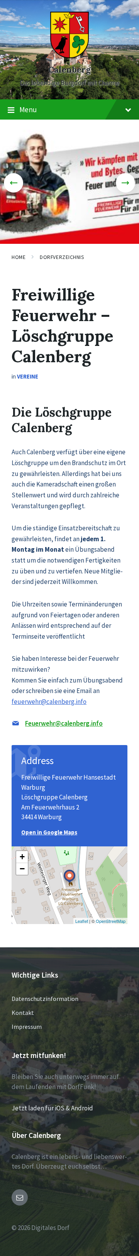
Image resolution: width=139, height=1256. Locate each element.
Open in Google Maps (49, 832)
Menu (28, 109)
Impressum (27, 1026)
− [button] (22, 869)
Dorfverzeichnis (62, 257)
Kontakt (23, 1012)
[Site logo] (69, 56)
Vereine (27, 376)
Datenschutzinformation (45, 998)
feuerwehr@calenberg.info (49, 701)
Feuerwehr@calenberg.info (64, 723)
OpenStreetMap (110, 921)
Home (18, 257)
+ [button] (22, 857)
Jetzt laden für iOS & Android (52, 1108)
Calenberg (69, 69)
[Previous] (13, 183)
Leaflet (81, 921)
